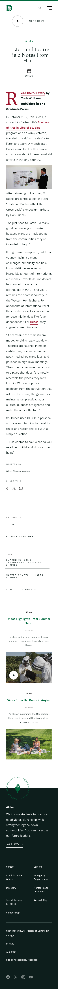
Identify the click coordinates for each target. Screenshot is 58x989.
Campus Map (13, 912)
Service (11, 590)
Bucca (34, 322)
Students (29, 590)
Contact (10, 866)
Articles (29, 41)
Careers (38, 866)
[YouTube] (31, 978)
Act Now (13, 844)
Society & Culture (20, 536)
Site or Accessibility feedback (21, 959)
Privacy (10, 943)
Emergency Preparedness (41, 877)
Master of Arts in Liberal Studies (25, 576)
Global (11, 524)
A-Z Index (11, 951)
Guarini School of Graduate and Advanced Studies (24, 562)
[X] (15, 978)
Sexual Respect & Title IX (14, 902)
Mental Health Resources (41, 889)
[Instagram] (23, 978)
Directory (11, 887)
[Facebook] (8, 978)
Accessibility (40, 900)
